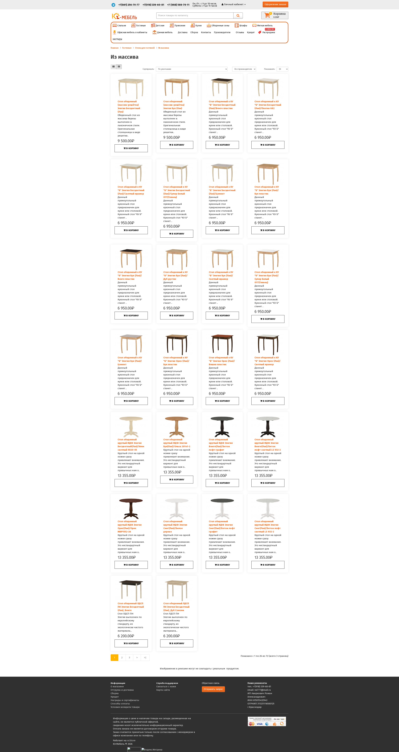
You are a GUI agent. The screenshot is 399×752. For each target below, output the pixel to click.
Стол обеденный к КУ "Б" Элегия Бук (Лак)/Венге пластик (130, 275)
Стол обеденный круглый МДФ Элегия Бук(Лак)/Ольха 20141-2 (176, 443)
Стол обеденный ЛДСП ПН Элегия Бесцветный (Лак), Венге (131, 607)
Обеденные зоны (220, 25)
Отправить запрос (213, 689)
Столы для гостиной (145, 48)
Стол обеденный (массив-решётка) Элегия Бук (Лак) (173, 105)
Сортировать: (148, 69)
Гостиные (141, 25)
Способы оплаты (120, 703)
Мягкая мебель (265, 25)
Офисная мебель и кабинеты (132, 32)
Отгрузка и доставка (122, 690)
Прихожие (180, 25)
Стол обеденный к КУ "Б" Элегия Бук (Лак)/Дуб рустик (175, 275)
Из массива (163, 48)
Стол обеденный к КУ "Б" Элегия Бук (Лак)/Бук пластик (267, 190)
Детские (160, 25)
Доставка (182, 32)
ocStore (131, 740)
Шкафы (243, 25)
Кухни (198, 25)
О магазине (117, 686)
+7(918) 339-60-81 (153, 4)
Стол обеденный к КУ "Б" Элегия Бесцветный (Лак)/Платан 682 (268, 105)
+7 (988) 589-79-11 (178, 4)
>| (145, 657)
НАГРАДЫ (117, 39)
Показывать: (269, 69)
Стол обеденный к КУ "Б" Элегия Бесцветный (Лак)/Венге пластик (222, 105)
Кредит (251, 32)
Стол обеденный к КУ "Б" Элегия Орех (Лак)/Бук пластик (176, 361)
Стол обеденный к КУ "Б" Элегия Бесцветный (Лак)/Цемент (222, 190)
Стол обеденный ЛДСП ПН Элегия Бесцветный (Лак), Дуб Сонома (176, 607)
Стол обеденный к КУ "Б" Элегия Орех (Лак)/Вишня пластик (222, 361)
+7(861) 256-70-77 (128, 4)
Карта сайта (163, 690)
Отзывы (240, 32)
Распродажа (268, 31)
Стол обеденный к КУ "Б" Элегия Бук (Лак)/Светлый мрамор (221, 275)
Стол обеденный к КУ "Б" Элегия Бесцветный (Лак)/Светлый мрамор (131, 190)
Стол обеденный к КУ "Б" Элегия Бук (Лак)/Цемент (130, 361)
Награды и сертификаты (125, 700)
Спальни (121, 25)
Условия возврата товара (125, 707)
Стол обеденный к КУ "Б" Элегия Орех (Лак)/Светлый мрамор (268, 361)
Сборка (194, 32)
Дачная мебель (165, 32)
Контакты (206, 32)
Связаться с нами (166, 686)
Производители (222, 32)
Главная (114, 48)
